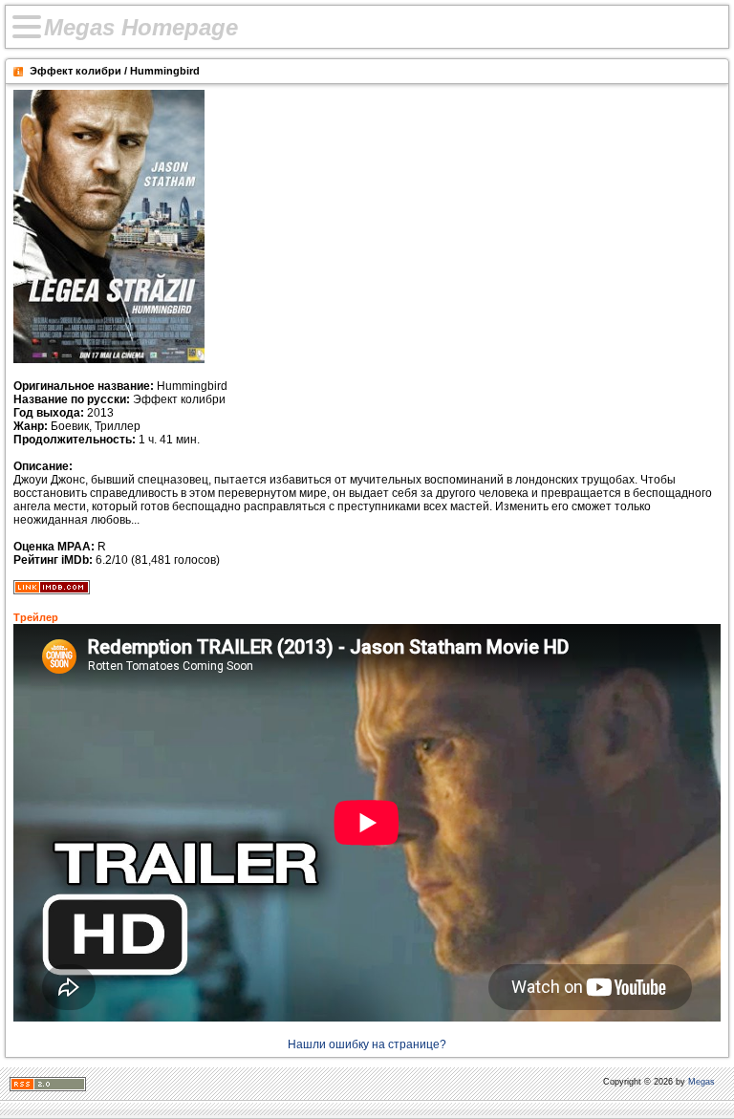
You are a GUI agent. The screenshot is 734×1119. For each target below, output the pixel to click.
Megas (701, 1082)
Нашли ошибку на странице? (367, 1044)
